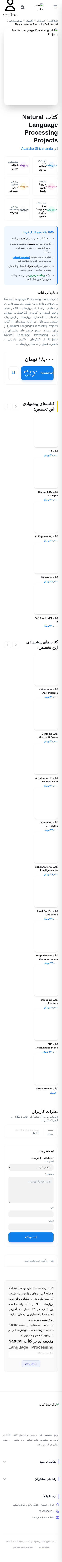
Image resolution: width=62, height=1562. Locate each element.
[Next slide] (7, 406)
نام (52, 1207)
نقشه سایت (44, 1547)
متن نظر (49, 1174)
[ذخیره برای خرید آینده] (13, 373)
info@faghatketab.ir (43, 1517)
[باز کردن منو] (55, 7)
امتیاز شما (48, 1161)
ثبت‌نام (6, 14)
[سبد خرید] (22, 7)
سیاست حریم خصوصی (23, 1547)
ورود (15, 14)
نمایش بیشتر (31, 1363)
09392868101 (46, 1511)
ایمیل (51, 1221)
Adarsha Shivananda (37, 148)
